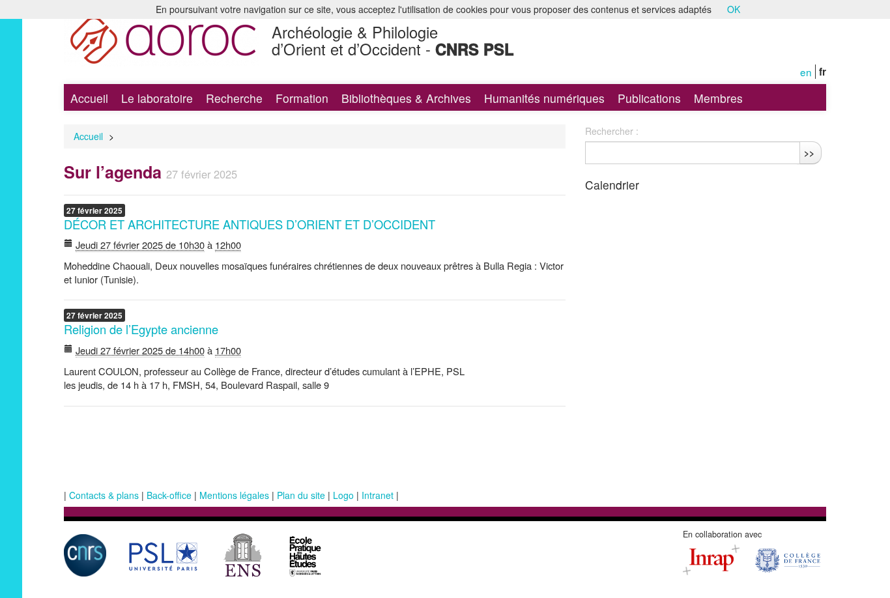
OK (733, 9)
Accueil (89, 98)
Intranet (378, 495)
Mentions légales (234, 495)
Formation (302, 98)
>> (809, 152)
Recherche (234, 98)
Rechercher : (612, 130)
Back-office (169, 495)
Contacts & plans (104, 495)
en (806, 71)
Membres (718, 98)
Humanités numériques (544, 98)
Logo (343, 495)
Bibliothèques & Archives (406, 98)
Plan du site (301, 495)
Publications (649, 98)
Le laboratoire (157, 98)
